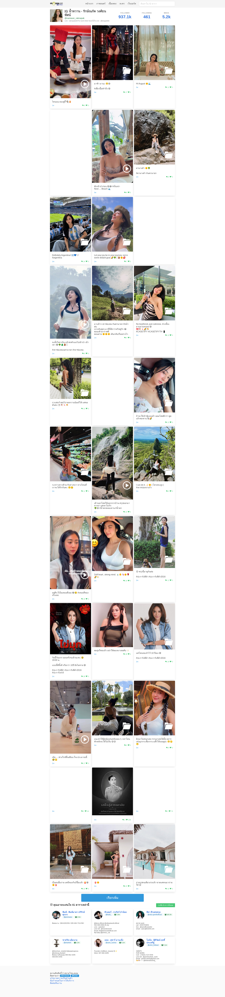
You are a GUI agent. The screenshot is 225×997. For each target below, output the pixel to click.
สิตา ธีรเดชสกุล (153, 912)
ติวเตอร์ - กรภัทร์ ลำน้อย (116, 912)
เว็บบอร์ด (132, 3)
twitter (76, 976)
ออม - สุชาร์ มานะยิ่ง (114, 940)
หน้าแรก (89, 3)
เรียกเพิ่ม (112, 897)
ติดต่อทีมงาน (56, 983)
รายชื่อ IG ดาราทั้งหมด (165, 905)
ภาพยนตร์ (100, 3)
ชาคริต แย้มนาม (70, 940)
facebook (66, 976)
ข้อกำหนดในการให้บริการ (62, 981)
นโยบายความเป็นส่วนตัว (61, 978)
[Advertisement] (70, 126)
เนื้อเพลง (112, 3)
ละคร (122, 3)
